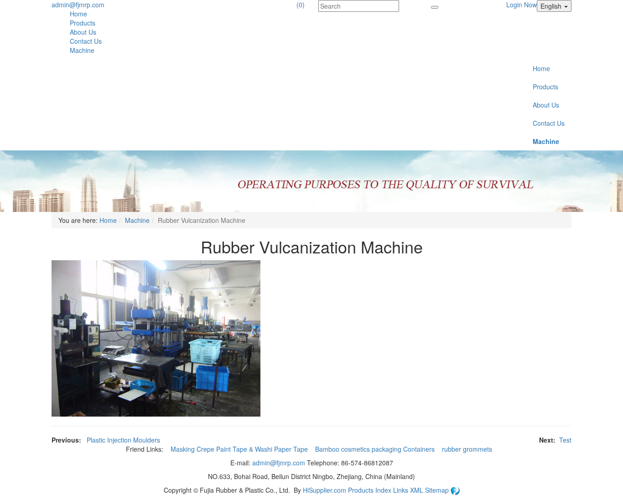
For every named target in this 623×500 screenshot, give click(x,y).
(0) (300, 4)
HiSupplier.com (324, 490)
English (551, 5)
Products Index (369, 490)
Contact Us (86, 41)
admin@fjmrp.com (78, 4)
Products (82, 22)
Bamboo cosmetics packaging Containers (375, 449)
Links (401, 490)
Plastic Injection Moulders (123, 439)
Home (78, 13)
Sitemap (438, 490)
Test (565, 439)
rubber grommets (468, 449)
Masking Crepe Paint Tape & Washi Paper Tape (240, 449)
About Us (83, 31)
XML (417, 490)
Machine (82, 50)
